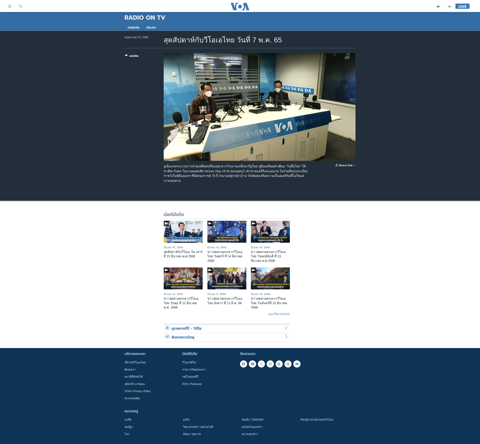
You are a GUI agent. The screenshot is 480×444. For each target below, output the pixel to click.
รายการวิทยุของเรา (194, 369)
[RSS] (279, 364)
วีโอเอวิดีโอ (189, 362)
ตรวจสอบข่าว (250, 434)
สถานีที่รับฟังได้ (133, 376)
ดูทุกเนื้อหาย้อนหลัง (279, 313)
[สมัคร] (296, 364)
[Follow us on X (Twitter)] (261, 364)
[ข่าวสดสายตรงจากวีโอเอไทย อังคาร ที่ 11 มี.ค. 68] (226, 278)
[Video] (438, 6)
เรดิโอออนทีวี (190, 376)
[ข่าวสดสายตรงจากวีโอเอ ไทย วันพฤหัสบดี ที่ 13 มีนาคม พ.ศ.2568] (270, 232)
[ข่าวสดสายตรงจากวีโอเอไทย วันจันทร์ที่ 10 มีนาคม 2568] (270, 278)
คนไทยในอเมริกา (252, 426)
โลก (126, 434)
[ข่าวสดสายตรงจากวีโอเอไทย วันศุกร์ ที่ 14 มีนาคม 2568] (226, 232)
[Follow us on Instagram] (270, 364)
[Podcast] (288, 364)
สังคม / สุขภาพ (192, 434)
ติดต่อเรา (130, 369)
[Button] (132, 56)
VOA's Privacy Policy (137, 391)
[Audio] (449, 6)
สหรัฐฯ (128, 426)
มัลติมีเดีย (134, 27)
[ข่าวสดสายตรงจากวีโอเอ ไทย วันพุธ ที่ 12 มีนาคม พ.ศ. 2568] (183, 278)
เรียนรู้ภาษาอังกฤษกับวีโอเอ (316, 419)
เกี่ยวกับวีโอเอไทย (135, 362)
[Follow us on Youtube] (252, 364)
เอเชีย (128, 419)
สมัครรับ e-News (134, 384)
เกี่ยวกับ (151, 27)
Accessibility (132, 398)
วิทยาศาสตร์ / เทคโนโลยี (198, 426)
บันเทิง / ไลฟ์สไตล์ (252, 419)
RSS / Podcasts (192, 384)
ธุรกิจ (186, 419)
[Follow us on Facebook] (243, 364)
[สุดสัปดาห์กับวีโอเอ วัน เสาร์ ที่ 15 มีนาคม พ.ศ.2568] (183, 232)
